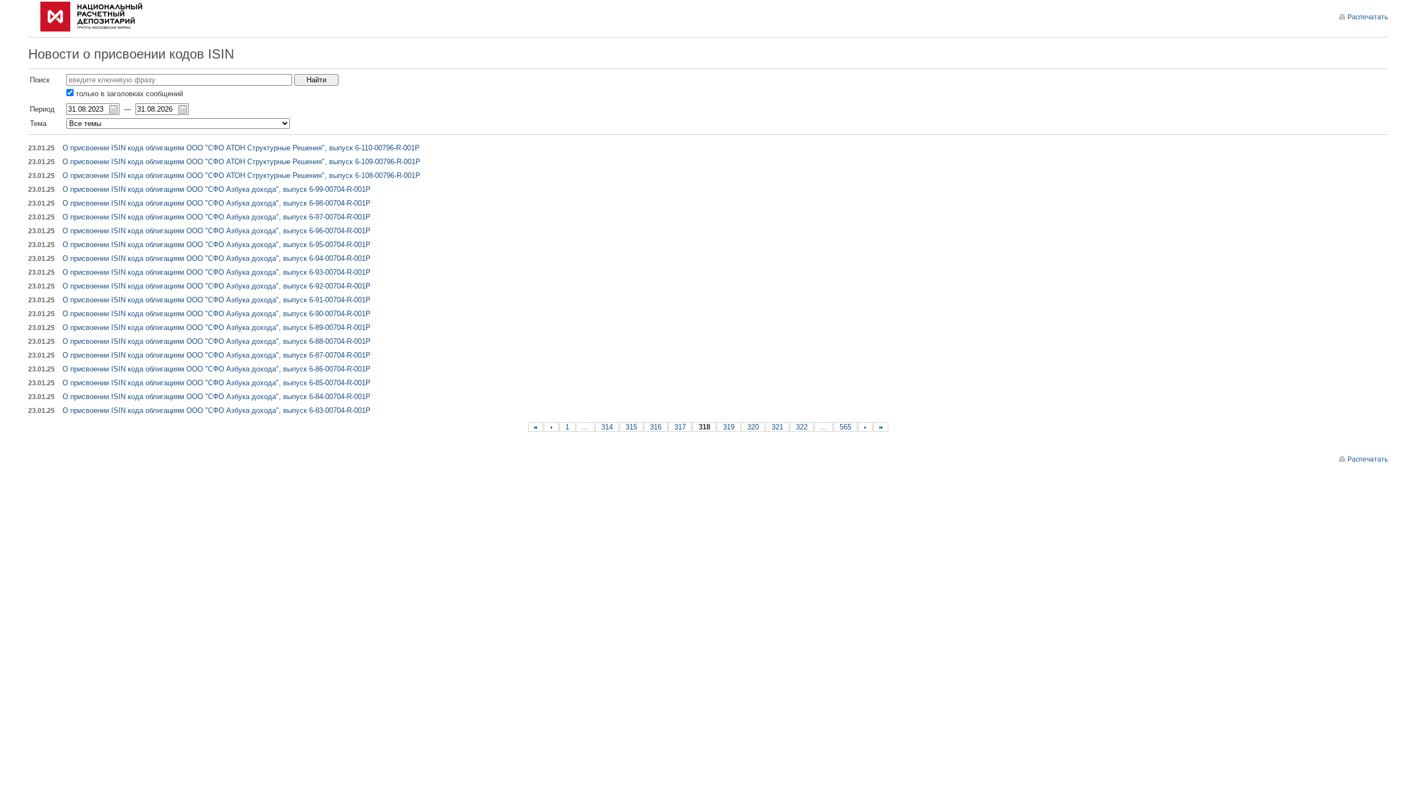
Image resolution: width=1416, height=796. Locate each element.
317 (680, 427)
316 (656, 427)
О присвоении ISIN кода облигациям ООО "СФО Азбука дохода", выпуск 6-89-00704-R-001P (217, 327)
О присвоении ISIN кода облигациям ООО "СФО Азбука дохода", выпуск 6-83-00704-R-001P (217, 410)
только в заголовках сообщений (128, 94)
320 (753, 427)
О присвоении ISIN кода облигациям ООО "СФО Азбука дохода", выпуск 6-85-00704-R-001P (217, 383)
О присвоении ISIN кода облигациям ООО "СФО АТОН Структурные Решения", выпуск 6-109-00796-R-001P (241, 162)
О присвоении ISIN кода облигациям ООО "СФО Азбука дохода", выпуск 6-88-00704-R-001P (217, 341)
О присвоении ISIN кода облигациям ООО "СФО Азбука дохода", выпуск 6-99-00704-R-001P (217, 189)
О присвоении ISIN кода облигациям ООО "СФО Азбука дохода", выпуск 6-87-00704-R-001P (217, 355)
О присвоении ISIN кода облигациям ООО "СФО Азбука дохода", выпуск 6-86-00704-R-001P (217, 369)
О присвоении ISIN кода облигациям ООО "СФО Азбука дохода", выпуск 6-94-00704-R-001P (217, 258)
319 (729, 427)
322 (802, 427)
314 (607, 427)
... (585, 427)
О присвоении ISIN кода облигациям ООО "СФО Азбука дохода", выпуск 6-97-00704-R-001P (217, 217)
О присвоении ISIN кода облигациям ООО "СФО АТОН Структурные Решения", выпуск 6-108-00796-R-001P (241, 175)
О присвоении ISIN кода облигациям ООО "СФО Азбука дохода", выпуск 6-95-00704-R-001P (217, 244)
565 (845, 427)
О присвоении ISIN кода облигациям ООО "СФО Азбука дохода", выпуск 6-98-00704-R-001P (217, 203)
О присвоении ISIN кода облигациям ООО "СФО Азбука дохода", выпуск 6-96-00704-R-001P (217, 231)
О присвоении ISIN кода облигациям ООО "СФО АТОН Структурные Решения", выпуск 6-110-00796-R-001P (241, 148)
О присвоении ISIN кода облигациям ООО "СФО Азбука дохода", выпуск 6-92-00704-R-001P (217, 286)
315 (631, 427)
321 (777, 427)
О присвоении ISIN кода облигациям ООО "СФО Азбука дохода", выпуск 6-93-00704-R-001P (217, 272)
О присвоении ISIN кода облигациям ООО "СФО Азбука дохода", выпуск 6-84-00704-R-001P (217, 396)
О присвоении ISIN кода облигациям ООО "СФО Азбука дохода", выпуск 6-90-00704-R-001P (217, 314)
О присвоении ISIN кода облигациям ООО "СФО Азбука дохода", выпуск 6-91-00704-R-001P (217, 300)
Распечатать (1367, 17)
